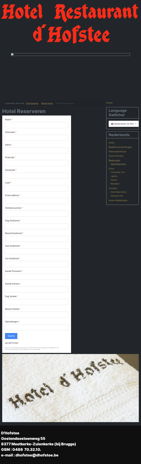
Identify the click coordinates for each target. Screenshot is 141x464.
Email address (12, 195)
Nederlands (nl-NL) (124, 123)
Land (8, 183)
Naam (8, 119)
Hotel (111, 142)
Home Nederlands (118, 200)
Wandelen (115, 183)
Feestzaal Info (117, 196)
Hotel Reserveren (118, 164)
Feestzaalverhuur (117, 151)
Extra (111, 168)
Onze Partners (116, 155)
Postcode (10, 157)
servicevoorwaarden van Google (16, 349)
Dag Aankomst (13, 220)
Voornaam (10, 132)
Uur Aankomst (12, 258)
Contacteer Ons (118, 172)
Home (109, 102)
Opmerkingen (12, 322)
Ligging (114, 176)
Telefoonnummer (14, 208)
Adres (8, 145)
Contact (113, 188)
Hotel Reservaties (118, 192)
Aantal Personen (14, 271)
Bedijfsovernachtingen (120, 147)
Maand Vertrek (13, 309)
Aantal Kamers (13, 284)
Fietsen (114, 180)
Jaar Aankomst (13, 246)
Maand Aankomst (14, 233)
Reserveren (114, 160)
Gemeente (11, 170)
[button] (6, 388)
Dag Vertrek (11, 296)
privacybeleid (50, 348)
